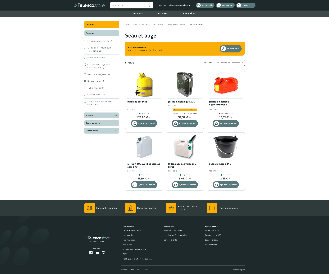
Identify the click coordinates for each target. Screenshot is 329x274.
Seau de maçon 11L (220, 163)
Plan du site (135, 270)
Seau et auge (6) (96, 81)
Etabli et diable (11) (96, 57)
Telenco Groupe (212, 230)
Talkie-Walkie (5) (95, 88)
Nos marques (129, 240)
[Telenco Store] (89, 5)
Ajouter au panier (146, 123)
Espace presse (211, 240)
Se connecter (233, 48)
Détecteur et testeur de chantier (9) (99, 103)
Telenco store (131, 24)
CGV (125, 254)
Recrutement (211, 244)
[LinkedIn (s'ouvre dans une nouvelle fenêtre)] (91, 253)
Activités (163, 13)
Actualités (127, 244)
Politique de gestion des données (138, 259)
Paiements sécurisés (173, 230)
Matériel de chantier (176, 24)
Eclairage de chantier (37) (100, 41)
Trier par (208, 63)
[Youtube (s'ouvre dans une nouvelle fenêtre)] (97, 253)
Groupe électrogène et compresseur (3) (99, 66)
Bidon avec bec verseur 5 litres (182, 165)
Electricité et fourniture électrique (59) (99, 49)
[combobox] (131, 5)
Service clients (170, 240)
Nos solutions (129, 235)
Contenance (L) (93, 123)
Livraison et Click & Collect (176, 235)
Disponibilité (92, 131)
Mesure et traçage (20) (98, 74)
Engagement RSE (213, 235)
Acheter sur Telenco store (134, 249)
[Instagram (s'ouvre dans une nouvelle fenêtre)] (103, 253)
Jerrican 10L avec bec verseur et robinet (143, 165)
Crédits (145, 270)
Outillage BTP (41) (96, 95)
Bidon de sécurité (137, 101)
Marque (89, 115)
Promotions (189, 13)
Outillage (158, 24)
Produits (138, 13)
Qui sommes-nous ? (132, 230)
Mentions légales (238, 270)
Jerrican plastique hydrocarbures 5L (219, 103)
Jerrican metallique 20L (181, 101)
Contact (124, 270)
